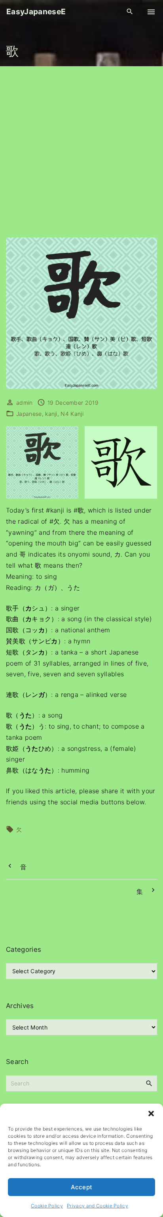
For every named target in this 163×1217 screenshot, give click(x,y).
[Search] (149, 1083)
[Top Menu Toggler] (151, 12)
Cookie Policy (47, 1206)
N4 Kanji (72, 413)
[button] (151, 1113)
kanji (51, 413)
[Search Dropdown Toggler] (130, 11)
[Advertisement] (81, 151)
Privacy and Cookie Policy (97, 1206)
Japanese (29, 413)
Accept (82, 1187)
